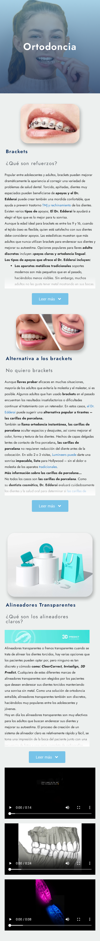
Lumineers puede (64, 454)
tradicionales (48, 466)
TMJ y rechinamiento (56, 205)
